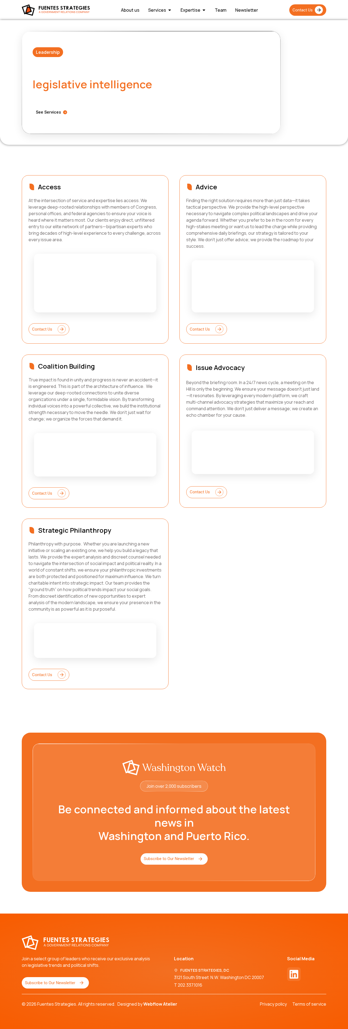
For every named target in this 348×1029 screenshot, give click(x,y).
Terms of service (309, 1004)
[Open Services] (169, 10)
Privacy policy (273, 1004)
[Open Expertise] (204, 10)
